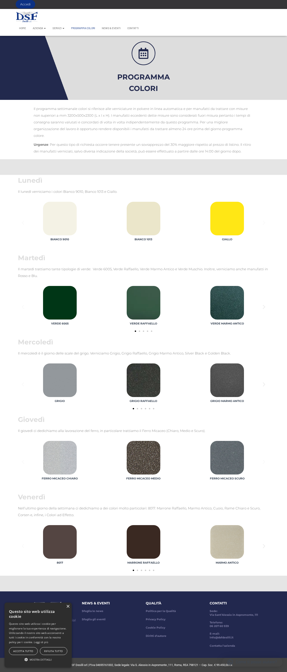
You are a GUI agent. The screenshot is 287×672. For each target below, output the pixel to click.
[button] (23, 222)
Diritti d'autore (156, 636)
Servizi (57, 28)
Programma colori (83, 28)
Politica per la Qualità (161, 611)
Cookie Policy (155, 627)
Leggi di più (41, 642)
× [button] (68, 606)
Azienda (38, 28)
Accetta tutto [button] (23, 651)
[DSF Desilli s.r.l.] (26, 16)
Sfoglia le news (92, 611)
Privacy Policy (155, 619)
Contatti (133, 28)
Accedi (25, 4)
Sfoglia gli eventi (94, 619)
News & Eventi (111, 28)
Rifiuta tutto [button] (53, 651)
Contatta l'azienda (222, 645)
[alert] (38, 635)
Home (22, 28)
